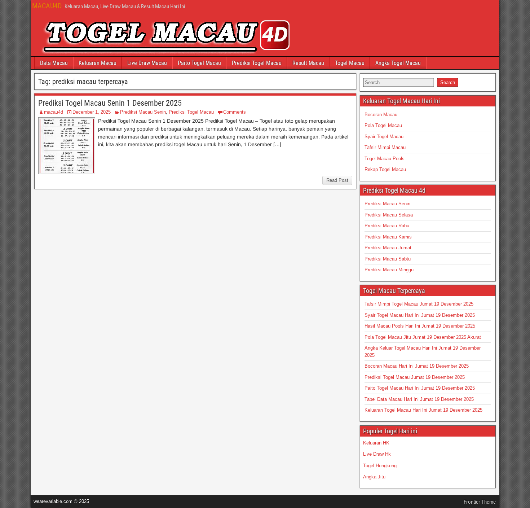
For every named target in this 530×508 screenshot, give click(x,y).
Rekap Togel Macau (385, 169)
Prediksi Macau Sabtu (388, 259)
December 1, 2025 (91, 112)
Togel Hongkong (380, 465)
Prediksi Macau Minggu (389, 269)
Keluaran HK (376, 443)
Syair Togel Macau (384, 136)
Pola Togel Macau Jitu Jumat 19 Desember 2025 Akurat (423, 337)
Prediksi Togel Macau (257, 63)
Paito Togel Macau (199, 63)
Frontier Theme (480, 502)
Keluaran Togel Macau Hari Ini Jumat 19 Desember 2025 (423, 410)
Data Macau (54, 63)
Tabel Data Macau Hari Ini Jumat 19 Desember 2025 (419, 399)
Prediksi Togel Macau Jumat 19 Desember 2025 (415, 377)
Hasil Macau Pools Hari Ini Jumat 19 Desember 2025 (420, 326)
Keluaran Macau (97, 63)
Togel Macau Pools (385, 158)
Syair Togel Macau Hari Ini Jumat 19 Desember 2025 (420, 315)
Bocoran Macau (381, 114)
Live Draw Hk (377, 454)
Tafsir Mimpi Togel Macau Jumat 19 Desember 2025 (419, 304)
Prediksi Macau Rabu (387, 225)
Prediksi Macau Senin (143, 112)
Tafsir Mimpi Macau (385, 147)
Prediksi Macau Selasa (389, 215)
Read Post (337, 180)
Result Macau (308, 63)
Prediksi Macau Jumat (388, 247)
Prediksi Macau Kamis (388, 237)
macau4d (53, 112)
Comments (234, 112)
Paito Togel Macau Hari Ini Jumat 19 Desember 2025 (420, 388)
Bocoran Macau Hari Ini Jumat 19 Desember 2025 (417, 366)
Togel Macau (350, 63)
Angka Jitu (374, 476)
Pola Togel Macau (383, 125)
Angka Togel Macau (398, 63)
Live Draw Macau (147, 63)
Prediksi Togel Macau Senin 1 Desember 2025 (110, 103)
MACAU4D (47, 5)
